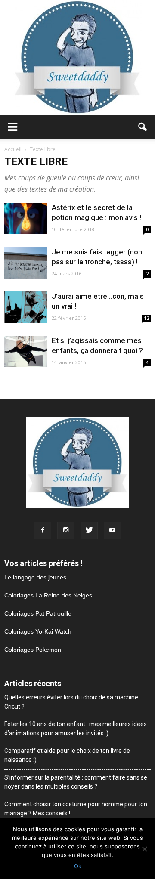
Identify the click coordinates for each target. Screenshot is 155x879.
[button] (143, 127)
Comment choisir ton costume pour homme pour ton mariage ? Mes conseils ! (75, 809)
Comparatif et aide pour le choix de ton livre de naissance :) (67, 755)
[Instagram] (65, 530)
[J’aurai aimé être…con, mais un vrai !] (25, 307)
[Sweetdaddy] (77, 57)
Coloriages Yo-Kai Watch (37, 631)
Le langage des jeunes (35, 577)
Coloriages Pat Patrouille (37, 613)
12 (146, 318)
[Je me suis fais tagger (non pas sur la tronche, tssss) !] (25, 263)
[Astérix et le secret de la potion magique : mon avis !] (25, 218)
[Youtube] (112, 530)
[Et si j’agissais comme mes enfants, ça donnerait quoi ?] (25, 351)
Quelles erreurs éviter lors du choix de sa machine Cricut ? (71, 702)
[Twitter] (89, 530)
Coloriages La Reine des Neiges (48, 595)
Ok (77, 866)
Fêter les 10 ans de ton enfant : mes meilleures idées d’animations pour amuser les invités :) (75, 729)
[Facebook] (42, 530)
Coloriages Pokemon (32, 649)
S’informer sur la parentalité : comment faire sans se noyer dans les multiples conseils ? (75, 782)
